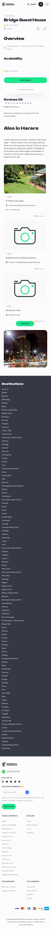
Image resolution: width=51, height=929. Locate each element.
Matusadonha (7, 603)
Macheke (5, 562)
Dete (3, 479)
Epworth (5, 482)
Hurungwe (6, 520)
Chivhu (4, 462)
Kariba (4, 541)
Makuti (4, 565)
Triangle (5, 714)
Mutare (4, 634)
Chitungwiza (6, 455)
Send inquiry (25, 80)
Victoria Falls (6, 721)
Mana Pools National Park (11, 572)
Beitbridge (6, 399)
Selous (4, 700)
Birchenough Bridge (9, 410)
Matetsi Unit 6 (7, 589)
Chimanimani (6, 434)
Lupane (4, 558)
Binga (4, 406)
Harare (9, 29)
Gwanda (5, 503)
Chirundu (5, 451)
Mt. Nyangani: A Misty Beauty (13, 620)
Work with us (32, 891)
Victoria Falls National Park (11, 724)
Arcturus (5, 389)
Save (3, 690)
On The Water (7, 848)
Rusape (4, 679)
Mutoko (5, 638)
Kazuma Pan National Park (11, 548)
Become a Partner (8, 887)
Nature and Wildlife (9, 825)
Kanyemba (6, 538)
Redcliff (4, 676)
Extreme (5, 852)
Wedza (4, 734)
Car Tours (5, 844)
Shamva (5, 703)
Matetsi (4, 582)
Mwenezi (5, 645)
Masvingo (5, 579)
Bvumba (5, 420)
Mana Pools (6, 569)
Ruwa (4, 686)
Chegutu (5, 424)
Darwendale (6, 475)
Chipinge (5, 444)
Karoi (4, 544)
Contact (30, 922)
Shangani (5, 707)
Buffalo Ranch (7, 413)
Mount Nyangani (8, 617)
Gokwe (4, 493)
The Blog (30, 833)
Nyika (4, 665)
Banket (4, 393)
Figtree (4, 489)
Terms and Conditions (26, 924)
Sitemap (30, 894)
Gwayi (4, 506)
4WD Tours (6, 859)
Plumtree (5, 672)
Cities (29, 821)
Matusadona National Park (11, 600)
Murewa (5, 631)
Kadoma (5, 534)
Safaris (4, 821)
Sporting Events (8, 871)
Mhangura (5, 610)
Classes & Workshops (10, 875)
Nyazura (5, 662)
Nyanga (5, 655)
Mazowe (5, 607)
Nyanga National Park (10, 658)
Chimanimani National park (12, 437)
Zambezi (5, 741)
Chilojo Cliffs (6, 431)
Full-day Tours (7, 836)
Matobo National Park (10, 593)
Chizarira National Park (10, 469)
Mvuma (4, 641)
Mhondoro (6, 614)
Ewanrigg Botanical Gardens (12, 486)
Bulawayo (5, 417)
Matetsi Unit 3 (7, 586)
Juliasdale (5, 531)
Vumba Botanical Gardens (11, 731)
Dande (4, 472)
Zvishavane (6, 748)
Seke (3, 696)
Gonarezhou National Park (11, 500)
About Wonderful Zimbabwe (16, 922)
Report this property (27, 89)
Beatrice (5, 396)
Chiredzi (5, 448)
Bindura (5, 403)
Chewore (5, 427)
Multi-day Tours (7, 863)
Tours (29, 829)
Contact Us (31, 887)
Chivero (5, 458)
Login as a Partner (8, 891)
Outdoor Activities (9, 833)
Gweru (4, 510)
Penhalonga (6, 669)
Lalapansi (5, 555)
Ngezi (4, 648)
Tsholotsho (6, 717)
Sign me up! (9, 806)
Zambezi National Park (10, 745)
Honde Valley (7, 517)
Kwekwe (5, 551)
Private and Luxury (9, 867)
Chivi (4, 465)
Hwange (5, 524)
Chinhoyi (5, 441)
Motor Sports (7, 855)
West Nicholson (8, 738)
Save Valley (6, 693)
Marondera (6, 576)
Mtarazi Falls (6, 624)
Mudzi (4, 627)
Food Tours (6, 840)
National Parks (32, 825)
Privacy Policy (38, 922)
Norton (4, 652)
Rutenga (5, 683)
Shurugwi (5, 710)
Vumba (4, 728)
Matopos (5, 596)
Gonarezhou (6, 496)
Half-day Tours (7, 829)
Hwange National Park (10, 527)
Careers (29, 898)
